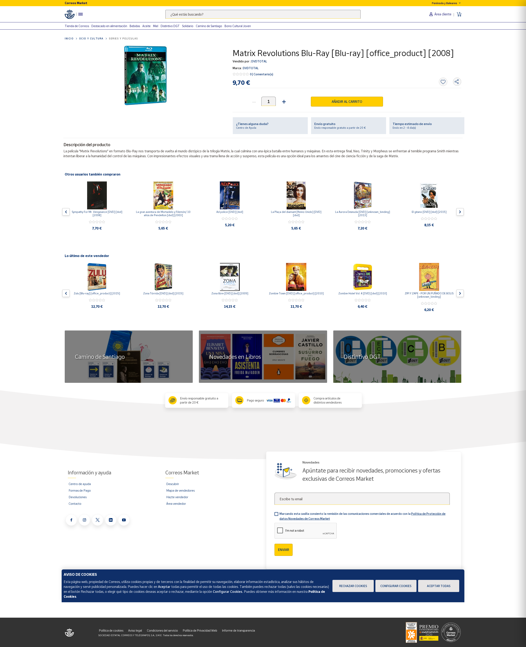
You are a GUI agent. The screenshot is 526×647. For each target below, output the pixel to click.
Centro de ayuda (80, 484)
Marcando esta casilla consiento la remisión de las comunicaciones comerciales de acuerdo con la (362, 516)
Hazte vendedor (177, 497)
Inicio (69, 38)
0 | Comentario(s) (261, 74)
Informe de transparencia (238, 630)
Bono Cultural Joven (238, 26)
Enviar (283, 550)
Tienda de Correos (77, 26)
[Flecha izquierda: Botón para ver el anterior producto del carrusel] (66, 212)
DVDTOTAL (259, 61)
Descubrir (172, 484)
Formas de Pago (80, 490)
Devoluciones (78, 497)
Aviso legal (135, 630)
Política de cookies (111, 630)
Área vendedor (176, 503)
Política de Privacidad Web (200, 630)
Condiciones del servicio (162, 630)
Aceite (146, 26)
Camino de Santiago (209, 26)
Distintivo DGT (170, 26)
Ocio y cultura (91, 38)
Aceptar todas (438, 586)
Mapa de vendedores (180, 490)
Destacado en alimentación (109, 26)
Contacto (75, 503)
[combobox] (263, 14)
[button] (283, 101)
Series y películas (123, 38)
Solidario (187, 26)
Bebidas (135, 26)
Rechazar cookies (353, 586)
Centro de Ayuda (246, 127)
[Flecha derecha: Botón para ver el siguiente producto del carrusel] (460, 212)
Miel (155, 26)
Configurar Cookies (395, 586)
